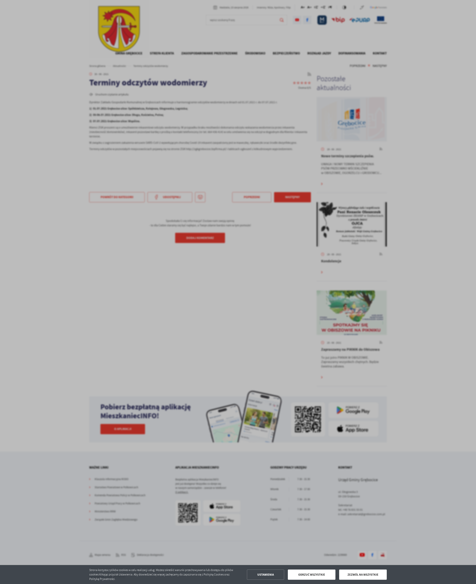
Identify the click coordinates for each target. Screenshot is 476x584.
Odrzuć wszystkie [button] (311, 575)
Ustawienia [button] (265, 575)
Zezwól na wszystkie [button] (363, 575)
